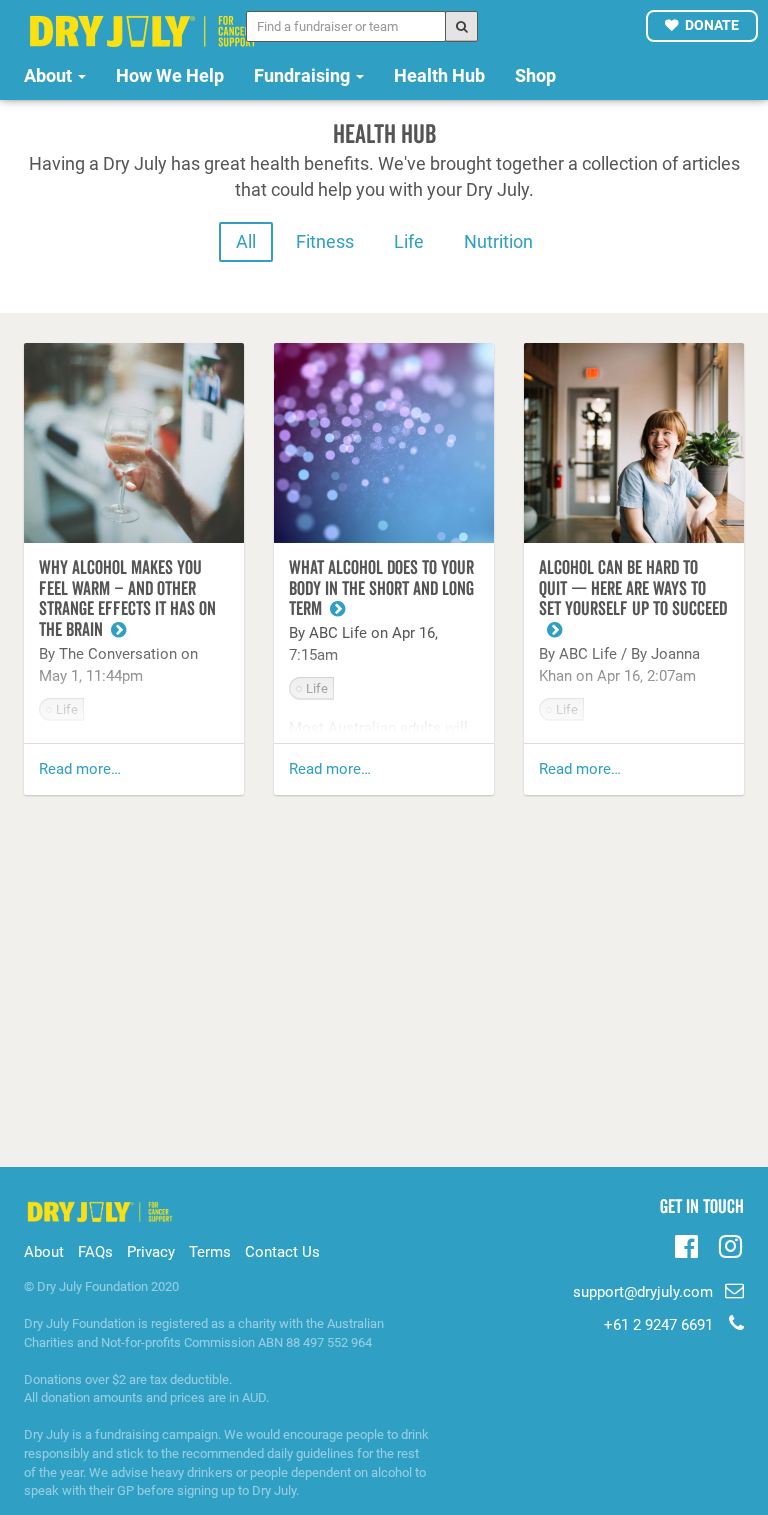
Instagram (730, 1244)
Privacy (151, 1252)
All (246, 241)
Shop (535, 75)
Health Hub (439, 75)
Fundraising (304, 75)
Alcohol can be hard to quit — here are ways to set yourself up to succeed (633, 589)
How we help (170, 75)
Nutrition (498, 241)
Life (409, 241)
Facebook (686, 1244)
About (50, 75)
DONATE (712, 25)
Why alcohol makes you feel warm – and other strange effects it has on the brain (127, 599)
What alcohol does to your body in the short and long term (381, 589)
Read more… (80, 769)
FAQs (95, 1252)
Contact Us (282, 1252)
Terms (210, 1252)
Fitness (325, 241)
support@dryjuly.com (645, 1292)
